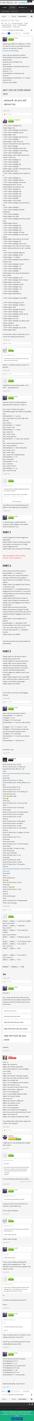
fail (5, 23)
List (10, 114)
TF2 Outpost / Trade (20, 727)
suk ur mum (16, 27)
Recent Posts (14, 11)
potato (26, 23)
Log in (29, 1)
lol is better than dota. (17, 23)
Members (22, 7)
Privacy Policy (30, 1407)
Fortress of (14, 2)
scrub (14, 25)
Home (5, 7)
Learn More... (19, 1418)
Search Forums (5, 11)
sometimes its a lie (6, 27)
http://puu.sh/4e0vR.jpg (10, 51)
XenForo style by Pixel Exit (21, 1408)
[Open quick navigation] (31, 16)
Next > (27, 33)
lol (9, 23)
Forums (12, 7)
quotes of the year (6, 25)
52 (24, 33)
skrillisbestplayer (22, 25)
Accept (13, 1418)
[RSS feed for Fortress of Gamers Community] (32, 1404)
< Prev (3, 33)
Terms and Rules (22, 1407)
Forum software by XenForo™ (7, 1408)
